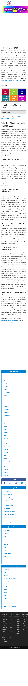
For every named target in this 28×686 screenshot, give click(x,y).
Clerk (5, 572)
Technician (6, 604)
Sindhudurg (7, 461)
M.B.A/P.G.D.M (7, 553)
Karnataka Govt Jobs (9, 505)
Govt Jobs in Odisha (9, 514)
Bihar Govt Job (7, 497)
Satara (5, 458)
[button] (26, 16)
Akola (5, 395)
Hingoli (5, 423)
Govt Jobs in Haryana (9, 502)
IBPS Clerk (4, 623)
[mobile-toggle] (2, 16)
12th (5, 547)
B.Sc (5, 562)
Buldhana (6, 412)
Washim (6, 472)
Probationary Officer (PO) (10, 578)
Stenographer (7, 581)
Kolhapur (6, 432)
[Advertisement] (14, 33)
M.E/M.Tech (6, 544)
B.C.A (5, 556)
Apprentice (6, 569)
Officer (5, 589)
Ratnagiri (6, 386)
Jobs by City (8, 82)
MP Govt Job (7, 508)
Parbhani (6, 452)
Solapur (6, 464)
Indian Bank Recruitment (11, 637)
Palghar (6, 449)
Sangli (5, 455)
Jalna (5, 429)
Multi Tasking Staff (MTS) (10, 606)
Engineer (6, 575)
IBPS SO (5, 627)
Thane (5, 466)
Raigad (5, 389)
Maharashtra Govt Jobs (9, 511)
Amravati (6, 398)
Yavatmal (6, 475)
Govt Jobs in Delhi (8, 500)
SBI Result (24, 619)
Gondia (5, 421)
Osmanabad (7, 446)
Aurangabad (7, 401)
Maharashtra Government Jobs (13, 80)
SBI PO (4, 621)
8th (4, 542)
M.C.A (5, 559)
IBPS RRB (4, 629)
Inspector (6, 598)
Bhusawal (6, 409)
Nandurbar (6, 441)
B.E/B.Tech (6, 533)
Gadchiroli (6, 418)
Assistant (6, 586)
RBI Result (24, 625)
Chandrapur (7, 415)
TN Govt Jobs (7, 520)
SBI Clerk (5, 625)
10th (5, 536)
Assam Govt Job (8, 494)
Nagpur (5, 380)
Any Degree (6, 530)
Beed (5, 403)
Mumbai (6, 375)
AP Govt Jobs (7, 491)
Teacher (6, 601)
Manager (6, 584)
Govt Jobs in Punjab (9, 517)
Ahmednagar (7, 392)
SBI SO (4, 631)
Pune (5, 378)
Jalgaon (5, 426)
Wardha (6, 469)
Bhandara (6, 406)
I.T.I (5, 550)
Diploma (6, 539)
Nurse (5, 592)
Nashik (5, 444)
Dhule (5, 383)
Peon (5, 595)
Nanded (6, 438)
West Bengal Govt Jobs (9, 522)
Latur (5, 435)
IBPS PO (5, 619)
